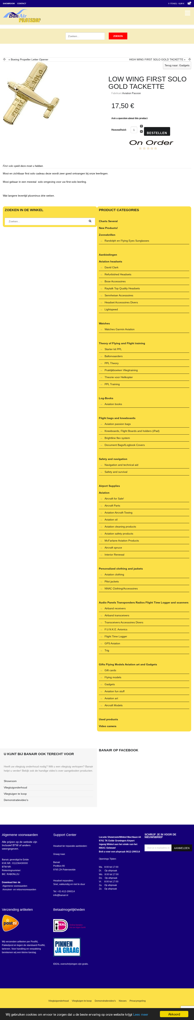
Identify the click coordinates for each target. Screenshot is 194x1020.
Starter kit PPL (113, 349)
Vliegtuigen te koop (15, 793)
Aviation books (113, 404)
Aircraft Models (114, 705)
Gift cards (110, 670)
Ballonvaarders (114, 356)
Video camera (107, 726)
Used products (108, 719)
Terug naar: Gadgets (177, 65)
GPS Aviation (112, 643)
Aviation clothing (114, 574)
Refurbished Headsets (118, 274)
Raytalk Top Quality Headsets (122, 288)
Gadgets (110, 684)
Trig (107, 650)
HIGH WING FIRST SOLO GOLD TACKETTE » (157, 59)
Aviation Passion (131, 93)
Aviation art (111, 698)
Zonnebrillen (107, 234)
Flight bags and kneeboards (117, 418)
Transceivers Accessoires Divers (124, 622)
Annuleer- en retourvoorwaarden (19, 889)
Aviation (104, 492)
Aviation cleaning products (120, 526)
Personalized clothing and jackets (121, 568)
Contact (21, 3)
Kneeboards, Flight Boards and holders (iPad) (132, 430)
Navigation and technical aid (121, 464)
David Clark (111, 267)
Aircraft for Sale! (114, 498)
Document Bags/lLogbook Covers (125, 444)
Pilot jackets (112, 581)
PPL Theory (112, 363)
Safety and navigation (113, 458)
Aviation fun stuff (114, 691)
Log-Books (106, 398)
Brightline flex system (117, 437)
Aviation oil (111, 519)
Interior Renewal (114, 554)
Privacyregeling (138, 1001)
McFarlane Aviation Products (122, 540)
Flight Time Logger (116, 636)
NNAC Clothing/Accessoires (121, 588)
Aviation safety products (119, 533)
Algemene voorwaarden (14, 886)
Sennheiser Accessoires (119, 295)
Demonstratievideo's (16, 799)
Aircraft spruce (113, 547)
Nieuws (123, 1001)
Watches (104, 323)
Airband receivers (115, 608)
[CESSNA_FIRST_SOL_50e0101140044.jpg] (50, 93)
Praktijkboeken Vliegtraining (121, 370)
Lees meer (140, 1014)
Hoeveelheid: (119, 129)
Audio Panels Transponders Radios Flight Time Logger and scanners (144, 602)
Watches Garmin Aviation (120, 329)
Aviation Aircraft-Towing (118, 512)
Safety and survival (116, 471)
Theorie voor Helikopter (119, 377)
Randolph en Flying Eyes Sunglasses (127, 240)
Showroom (9, 3)
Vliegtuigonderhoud (15, 787)
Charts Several (108, 221)
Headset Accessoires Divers (121, 302)
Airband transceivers (117, 615)
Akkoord (174, 1014)
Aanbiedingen (108, 254)
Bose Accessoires (115, 281)
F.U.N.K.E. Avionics (116, 629)
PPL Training (112, 384)
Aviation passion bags (118, 423)
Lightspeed (111, 309)
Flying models (113, 677)
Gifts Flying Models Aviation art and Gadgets (128, 664)
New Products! (108, 227)
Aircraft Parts (112, 505)
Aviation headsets (110, 261)
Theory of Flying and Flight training (122, 343)
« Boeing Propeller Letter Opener (28, 59)
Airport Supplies (109, 485)
